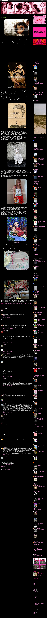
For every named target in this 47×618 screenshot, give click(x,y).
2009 (35, 612)
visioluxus (18, 168)
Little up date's (39, 239)
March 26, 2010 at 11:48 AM (8, 396)
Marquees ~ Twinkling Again (41, 457)
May (35, 597)
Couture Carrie (36, 65)
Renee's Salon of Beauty (38, 604)
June (35, 596)
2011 (35, 589)
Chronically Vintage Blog (37, 257)
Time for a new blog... (40, 390)
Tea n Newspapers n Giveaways (39, 605)
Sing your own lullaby (37, 528)
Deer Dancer (36, 602)
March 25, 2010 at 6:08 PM (7, 376)
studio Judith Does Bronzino (41, 451)
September (36, 592)
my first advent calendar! (37, 181)
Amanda (4, 308)
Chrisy (39, 572)
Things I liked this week (37, 483)
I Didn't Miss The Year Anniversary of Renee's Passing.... (40, 499)
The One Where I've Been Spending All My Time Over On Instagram (41, 326)
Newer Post (2, 467)
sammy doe (20, 37)
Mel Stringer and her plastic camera (39, 432)
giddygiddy (35, 274)
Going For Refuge (36, 100)
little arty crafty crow (37, 238)
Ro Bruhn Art (36, 203)
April (35, 598)
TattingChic (35, 395)
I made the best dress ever (41, 439)
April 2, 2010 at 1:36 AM (7, 464)
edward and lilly (36, 330)
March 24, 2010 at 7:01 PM (7, 342)
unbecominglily (36, 548)
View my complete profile (41, 575)
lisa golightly (36, 456)
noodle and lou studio (37, 209)
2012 (35, 588)
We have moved (36, 255)
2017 (35, 582)
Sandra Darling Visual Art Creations (39, 550)
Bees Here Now (36, 184)
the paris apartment (37, 140)
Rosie (4, 378)
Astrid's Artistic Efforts (37, 157)
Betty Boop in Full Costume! (41, 486)
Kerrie (4, 403)
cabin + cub (35, 344)
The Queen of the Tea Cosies (38, 555)
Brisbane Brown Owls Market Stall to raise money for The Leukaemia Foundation (41, 332)
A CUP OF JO (36, 62)
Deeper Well (39, 465)
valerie (4, 394)
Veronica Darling (36, 266)
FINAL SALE (39, 233)
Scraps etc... (39, 198)
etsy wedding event (40, 345)
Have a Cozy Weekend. (37, 63)
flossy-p (4, 360)
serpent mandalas (18, 242)
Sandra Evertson (36, 294)
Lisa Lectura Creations (6, 353)
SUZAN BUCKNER (36, 186)
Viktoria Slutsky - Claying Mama (38, 418)
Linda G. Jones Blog (37, 485)
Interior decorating (36, 275)
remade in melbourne (37, 544)
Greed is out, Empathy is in (41, 529)
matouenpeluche (36, 183)
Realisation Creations (37, 491)
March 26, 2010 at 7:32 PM (7, 401)
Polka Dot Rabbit (36, 389)
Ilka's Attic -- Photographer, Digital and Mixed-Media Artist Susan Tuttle (39, 476)
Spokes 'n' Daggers (37, 350)
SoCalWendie (5, 456)
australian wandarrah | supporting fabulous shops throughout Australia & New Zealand (39, 254)
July (35, 595)
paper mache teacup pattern (37, 509)
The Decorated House (37, 163)
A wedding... (36, 608)
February (36, 609)
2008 (35, 613)
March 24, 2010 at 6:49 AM (7, 315)
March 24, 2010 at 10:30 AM (8, 328)
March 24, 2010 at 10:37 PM (8, 346)
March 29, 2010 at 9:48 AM (7, 445)
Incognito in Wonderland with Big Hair (40, 603)
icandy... (4, 414)
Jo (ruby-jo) (4, 398)
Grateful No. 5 (39, 503)
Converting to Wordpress (37, 245)
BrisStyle (35, 220)
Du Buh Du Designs (37, 148)
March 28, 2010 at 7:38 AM (7, 412)
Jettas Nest (35, 545)
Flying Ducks (36, 438)
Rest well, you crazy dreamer (37, 292)
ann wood (35, 508)
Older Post (31, 467)
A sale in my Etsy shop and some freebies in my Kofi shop (41, 159)
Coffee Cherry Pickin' (40, 192)
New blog (39, 339)
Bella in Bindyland (36, 338)
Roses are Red (36, 541)
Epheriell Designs (36, 429)
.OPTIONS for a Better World (38, 94)
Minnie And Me (39, 77)
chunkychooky (36, 378)
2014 (35, 585)
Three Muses (36, 169)
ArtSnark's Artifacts (37, 260)
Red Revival (4, 330)
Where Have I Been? (40, 278)
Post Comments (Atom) (8, 469)
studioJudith (36, 450)
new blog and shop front (41, 433)
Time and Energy (40, 517)
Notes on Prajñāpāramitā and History (38, 92)
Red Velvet (35, 534)
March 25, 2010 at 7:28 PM (7, 385)
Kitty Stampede (36, 462)
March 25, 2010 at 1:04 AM (7, 351)
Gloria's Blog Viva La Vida (38, 549)
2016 (35, 583)
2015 (35, 584)
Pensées (35, 424)
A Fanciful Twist (36, 136)
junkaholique (36, 71)
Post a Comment (3, 466)
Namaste (35, 554)
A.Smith (4, 447)
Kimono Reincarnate (37, 324)
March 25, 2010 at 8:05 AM (7, 358)
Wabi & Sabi (36, 522)
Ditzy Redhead (36, 470)
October (36, 591)
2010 (35, 590)
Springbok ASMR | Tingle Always (39, 291)
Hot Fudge (35, 247)
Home (17, 467)
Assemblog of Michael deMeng (38, 368)
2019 (35, 579)
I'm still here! (39, 413)
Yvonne (4, 344)
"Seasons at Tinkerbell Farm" (41, 286)
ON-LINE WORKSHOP (40, 204)
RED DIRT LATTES (36, 82)
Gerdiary (35, 197)
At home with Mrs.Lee (37, 283)
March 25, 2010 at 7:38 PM (7, 392)
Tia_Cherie (35, 244)
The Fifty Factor (36, 277)
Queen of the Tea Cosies (6, 317)
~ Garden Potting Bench (41, 164)
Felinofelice (35, 511)
